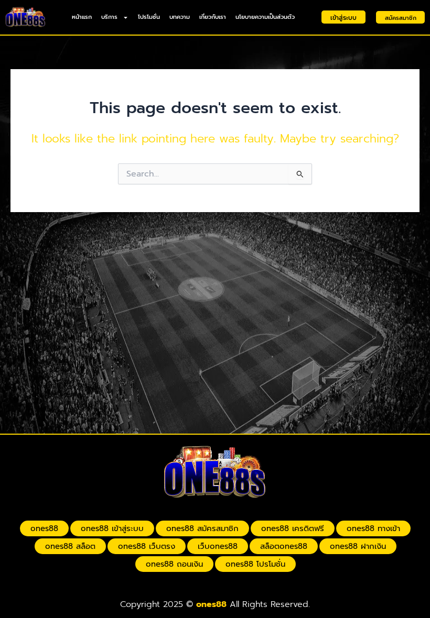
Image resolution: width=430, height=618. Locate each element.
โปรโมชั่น (149, 17)
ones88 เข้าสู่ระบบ (112, 528)
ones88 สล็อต (70, 546)
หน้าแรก (82, 17)
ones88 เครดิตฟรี (292, 528)
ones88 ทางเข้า (373, 528)
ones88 (44, 528)
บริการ (109, 17)
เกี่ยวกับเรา (212, 17)
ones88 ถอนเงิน (174, 564)
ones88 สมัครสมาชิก (202, 528)
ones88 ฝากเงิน (358, 546)
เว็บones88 (218, 546)
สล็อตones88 (283, 546)
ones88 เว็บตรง (146, 546)
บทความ (179, 17)
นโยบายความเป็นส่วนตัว (265, 17)
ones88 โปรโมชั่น (255, 564)
